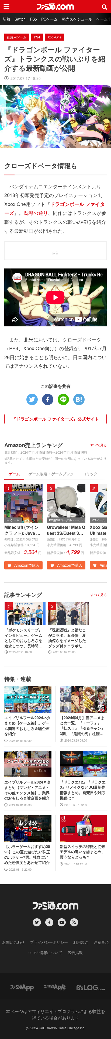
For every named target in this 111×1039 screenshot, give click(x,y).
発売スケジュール (77, 19)
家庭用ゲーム (16, 37)
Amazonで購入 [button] (26, 565)
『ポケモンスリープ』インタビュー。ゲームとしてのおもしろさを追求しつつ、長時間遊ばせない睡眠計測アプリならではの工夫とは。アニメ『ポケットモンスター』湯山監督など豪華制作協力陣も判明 (23, 637)
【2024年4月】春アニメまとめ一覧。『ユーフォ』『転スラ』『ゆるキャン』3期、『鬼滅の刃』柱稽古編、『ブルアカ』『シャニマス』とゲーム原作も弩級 (82, 725)
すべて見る (99, 445)
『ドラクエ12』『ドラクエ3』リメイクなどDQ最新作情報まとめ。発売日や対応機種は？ (83, 790)
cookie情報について (45, 952)
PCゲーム (49, 19)
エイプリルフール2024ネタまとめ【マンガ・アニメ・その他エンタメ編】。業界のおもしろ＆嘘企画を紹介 (27, 790)
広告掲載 (75, 952)
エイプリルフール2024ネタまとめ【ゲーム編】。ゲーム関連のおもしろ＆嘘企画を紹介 (27, 725)
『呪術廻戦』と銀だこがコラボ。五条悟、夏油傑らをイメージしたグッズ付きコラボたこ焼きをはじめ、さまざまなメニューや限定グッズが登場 (67, 637)
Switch (20, 19)
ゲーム (14, 473)
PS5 (33, 19)
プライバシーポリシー (49, 942)
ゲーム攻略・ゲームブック (51, 473)
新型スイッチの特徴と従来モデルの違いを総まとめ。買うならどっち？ (82, 852)
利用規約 (80, 942)
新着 (6, 19)
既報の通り (36, 212)
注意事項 (101, 942)
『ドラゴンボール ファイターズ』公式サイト (55, 419)
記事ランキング (23, 594)
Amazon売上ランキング (33, 445)
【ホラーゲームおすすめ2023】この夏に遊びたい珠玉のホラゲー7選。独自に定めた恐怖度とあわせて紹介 (27, 854)
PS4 (37, 37)
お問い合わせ (13, 942)
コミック (90, 473)
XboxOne (54, 37)
